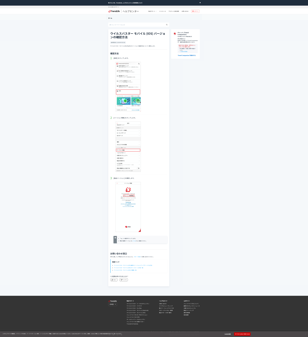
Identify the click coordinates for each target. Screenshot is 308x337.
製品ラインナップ (189, 310)
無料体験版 (187, 312)
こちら (134, 241)
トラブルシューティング (166, 306)
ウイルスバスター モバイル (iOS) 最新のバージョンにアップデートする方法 (133, 265)
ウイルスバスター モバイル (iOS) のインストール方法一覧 (128, 268)
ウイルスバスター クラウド (134, 306)
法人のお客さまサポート (113, 7)
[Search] (166, 24)
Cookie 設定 (228, 334)
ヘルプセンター (131, 11)
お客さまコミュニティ (190, 308)
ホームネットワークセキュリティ (136, 319)
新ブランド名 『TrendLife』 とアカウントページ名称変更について (125, 3)
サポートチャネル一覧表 (166, 310)
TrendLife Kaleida (132, 324)
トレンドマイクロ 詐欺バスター (136, 321)
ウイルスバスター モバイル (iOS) (136, 312)
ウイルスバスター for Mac (134, 308)
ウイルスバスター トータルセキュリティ (138, 303)
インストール (162, 11)
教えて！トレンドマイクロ (166, 308)
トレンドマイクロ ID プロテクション (137, 315)
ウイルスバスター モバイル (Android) (138, 310)
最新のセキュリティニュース (192, 306)
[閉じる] (305, 334)
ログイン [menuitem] (196, 11)
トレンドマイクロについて (191, 303)
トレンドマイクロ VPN (133, 317)
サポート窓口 (137, 257)
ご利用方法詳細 (183, 51)
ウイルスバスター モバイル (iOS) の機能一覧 (125, 270)
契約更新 (186, 315)
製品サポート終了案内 (165, 312)
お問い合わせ (185, 11)
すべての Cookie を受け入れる (242, 334)
